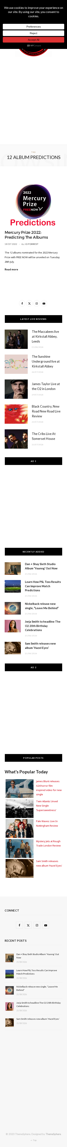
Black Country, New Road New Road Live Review (46, 411)
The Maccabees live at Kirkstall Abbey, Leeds (45, 336)
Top (34, 1140)
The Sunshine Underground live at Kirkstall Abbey (46, 361)
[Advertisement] (33, 100)
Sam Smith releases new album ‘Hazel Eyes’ (38, 1018)
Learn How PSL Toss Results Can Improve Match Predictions (43, 586)
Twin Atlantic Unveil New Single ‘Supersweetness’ (47, 806)
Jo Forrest (32, 244)
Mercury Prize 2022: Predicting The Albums (26, 235)
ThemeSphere (53, 1134)
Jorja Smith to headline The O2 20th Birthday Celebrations (42, 626)
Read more (11, 269)
